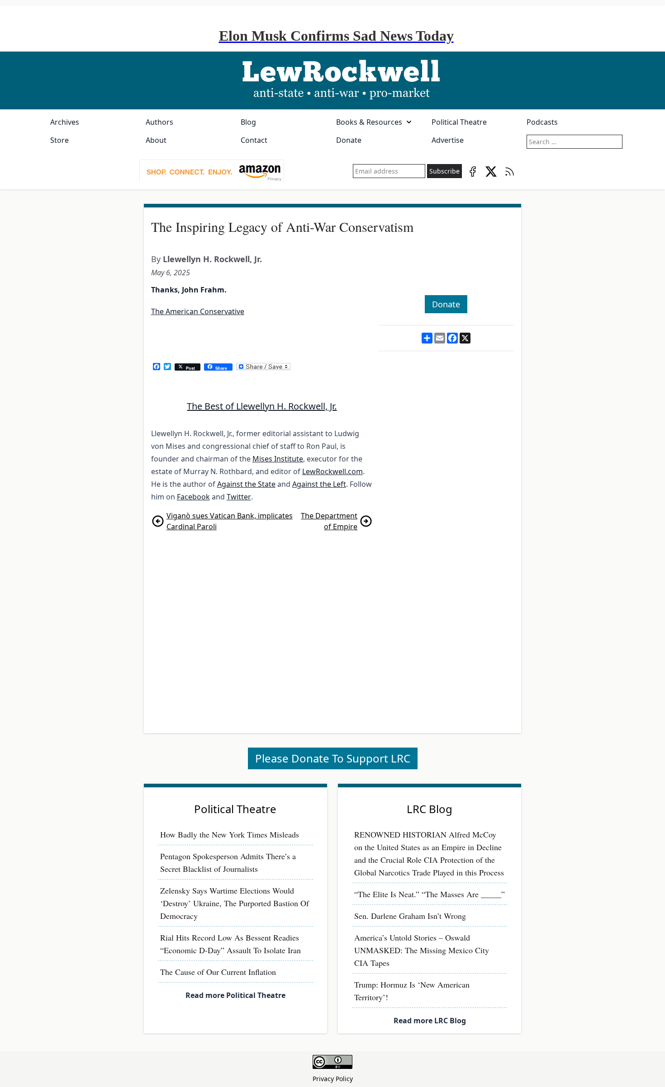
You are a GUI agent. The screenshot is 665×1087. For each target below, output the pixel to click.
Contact (254, 140)
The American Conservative (197, 311)
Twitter (239, 497)
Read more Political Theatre (235, 995)
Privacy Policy (333, 1078)
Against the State (246, 484)
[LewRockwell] (332, 80)
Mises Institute (277, 459)
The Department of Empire (329, 521)
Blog (248, 122)
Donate (348, 140)
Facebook (193, 497)
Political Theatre (459, 122)
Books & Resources (369, 122)
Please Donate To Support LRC (332, 758)
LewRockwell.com (332, 471)
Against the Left (319, 484)
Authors (159, 122)
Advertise (448, 140)
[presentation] (212, 171)
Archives (64, 122)
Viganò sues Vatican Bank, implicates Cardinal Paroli (229, 521)
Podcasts (542, 122)
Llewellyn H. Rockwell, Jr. (212, 259)
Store (59, 140)
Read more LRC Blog (430, 1021)
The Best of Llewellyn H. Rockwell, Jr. (262, 406)
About (156, 140)
